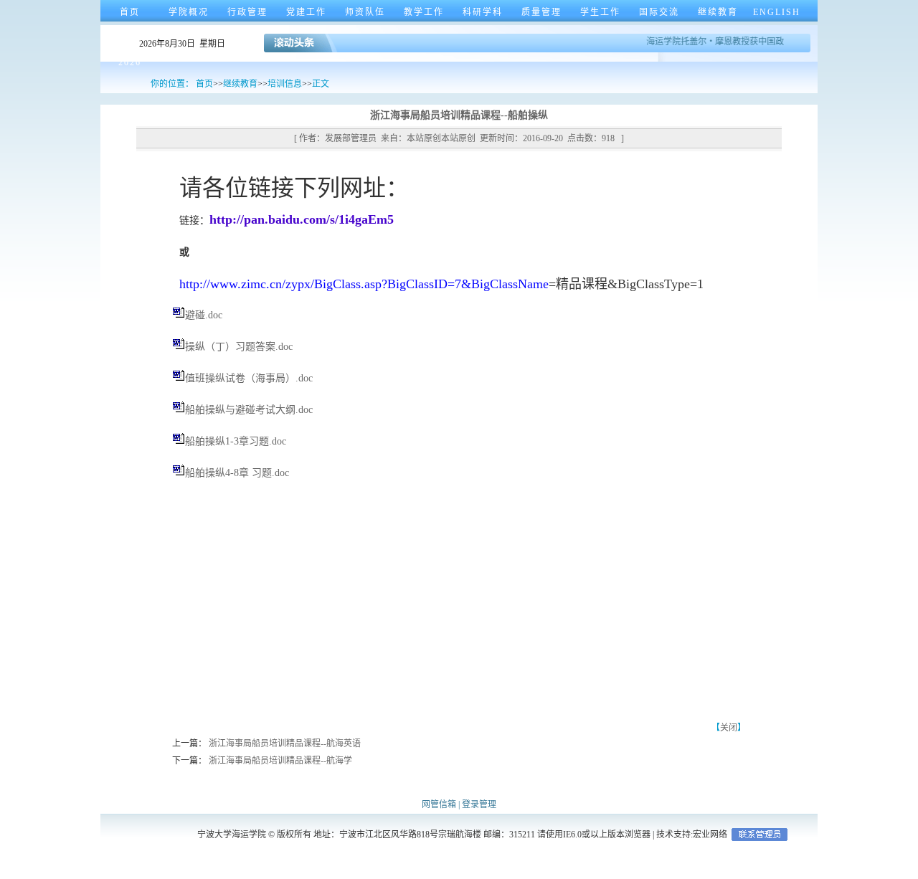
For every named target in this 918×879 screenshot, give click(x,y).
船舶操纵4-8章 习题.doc (237, 472)
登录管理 (479, 804)
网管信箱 (439, 804)
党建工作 (306, 12)
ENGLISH (776, 12)
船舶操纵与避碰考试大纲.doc (249, 409)
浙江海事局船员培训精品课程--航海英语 (285, 743)
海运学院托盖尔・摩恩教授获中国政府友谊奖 (729, 42)
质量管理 (541, 12)
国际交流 (659, 12)
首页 (130, 12)
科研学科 (483, 12)
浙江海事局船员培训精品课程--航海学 (280, 761)
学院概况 (189, 12)
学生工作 (600, 12)
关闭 (728, 728)
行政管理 (247, 12)
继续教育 (718, 12)
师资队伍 (365, 12)
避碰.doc (203, 315)
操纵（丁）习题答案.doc (239, 346)
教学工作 (424, 12)
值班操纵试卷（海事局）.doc (249, 378)
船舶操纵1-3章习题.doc (235, 441)
